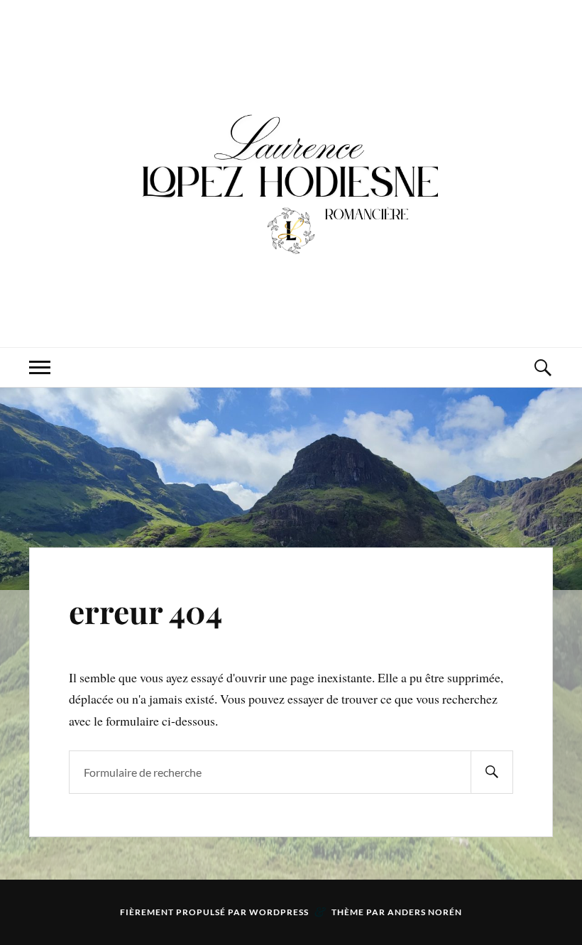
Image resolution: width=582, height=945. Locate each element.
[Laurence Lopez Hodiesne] (291, 172)
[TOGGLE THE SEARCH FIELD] (542, 367)
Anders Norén (425, 912)
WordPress (279, 912)
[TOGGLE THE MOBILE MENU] (39, 367)
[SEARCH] (492, 772)
